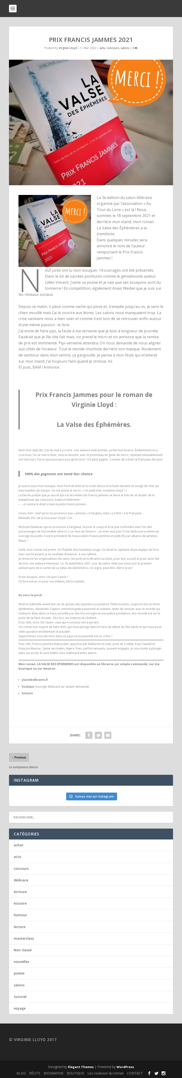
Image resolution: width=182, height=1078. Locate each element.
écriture (20, 891)
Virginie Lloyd (68, 48)
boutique (28, 687)
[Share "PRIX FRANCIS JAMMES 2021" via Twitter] (98, 735)
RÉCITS (34, 1073)
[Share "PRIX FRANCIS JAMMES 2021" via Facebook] (89, 735)
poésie (19, 973)
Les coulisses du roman (105, 1073)
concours (113, 48)
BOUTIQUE (75, 1073)
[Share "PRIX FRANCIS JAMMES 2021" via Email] (108, 735)
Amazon (27, 693)
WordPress (125, 1067)
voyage (20, 1008)
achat (18, 845)
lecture (19, 927)
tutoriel (20, 996)
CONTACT (135, 1073)
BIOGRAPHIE (54, 1073)
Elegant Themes (81, 1067)
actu (102, 48)
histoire (20, 903)
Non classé (23, 950)
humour (20, 915)
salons (125, 48)
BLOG (21, 1073)
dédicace (21, 880)
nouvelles (21, 961)
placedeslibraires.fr (35, 680)
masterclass (24, 938)
